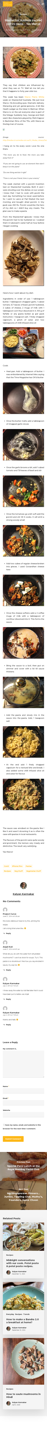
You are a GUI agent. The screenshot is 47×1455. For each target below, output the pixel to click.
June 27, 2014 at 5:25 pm (11, 916)
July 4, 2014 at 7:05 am (10, 1015)
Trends (26, 1314)
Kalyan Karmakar (13, 30)
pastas (29, 866)
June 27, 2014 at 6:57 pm (11, 949)
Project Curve (9, 914)
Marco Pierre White (34, 97)
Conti (6, 866)
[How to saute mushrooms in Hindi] (23, 1373)
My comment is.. (10, 1049)
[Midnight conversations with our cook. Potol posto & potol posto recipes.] (23, 1250)
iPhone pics (17, 866)
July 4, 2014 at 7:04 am (10, 986)
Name (6, 1086)
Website (6, 1110)
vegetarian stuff (33, 871)
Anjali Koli (8, 947)
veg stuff (18, 871)
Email (6, 1098)
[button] (43, 4)
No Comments (36, 30)
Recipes (23, 14)
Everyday (10, 1314)
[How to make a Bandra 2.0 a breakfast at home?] (23, 1308)
